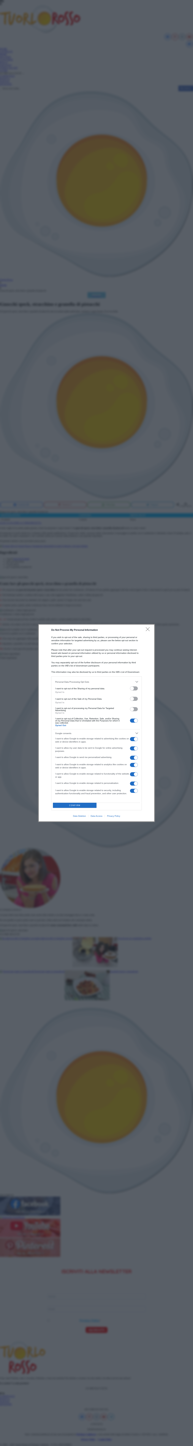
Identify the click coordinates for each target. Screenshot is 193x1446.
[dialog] (96, 723)
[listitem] (96, 681)
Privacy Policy (113, 816)
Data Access (96, 816)
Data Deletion (79, 816)
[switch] (134, 688)
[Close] (149, 630)
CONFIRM (74, 805)
